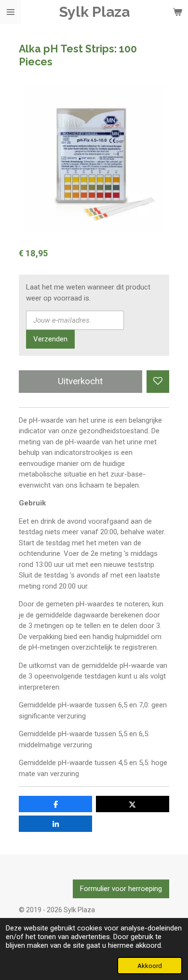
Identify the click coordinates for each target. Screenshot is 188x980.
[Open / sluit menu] (10, 12)
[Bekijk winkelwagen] (177, 12)
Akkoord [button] (149, 965)
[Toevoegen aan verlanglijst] (158, 381)
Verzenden (50, 339)
